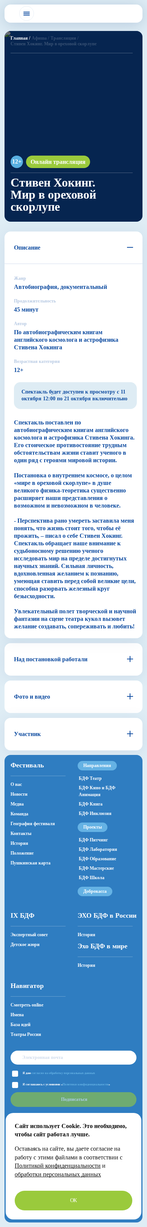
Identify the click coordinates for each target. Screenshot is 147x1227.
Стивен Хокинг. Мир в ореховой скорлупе (53, 43)
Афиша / (40, 38)
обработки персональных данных (58, 1174)
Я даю (59, 1073)
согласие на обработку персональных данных (63, 1073)
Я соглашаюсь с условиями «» (66, 1084)
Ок (73, 1200)
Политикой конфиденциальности (58, 1165)
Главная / (20, 38)
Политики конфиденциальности (86, 1084)
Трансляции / (64, 38)
